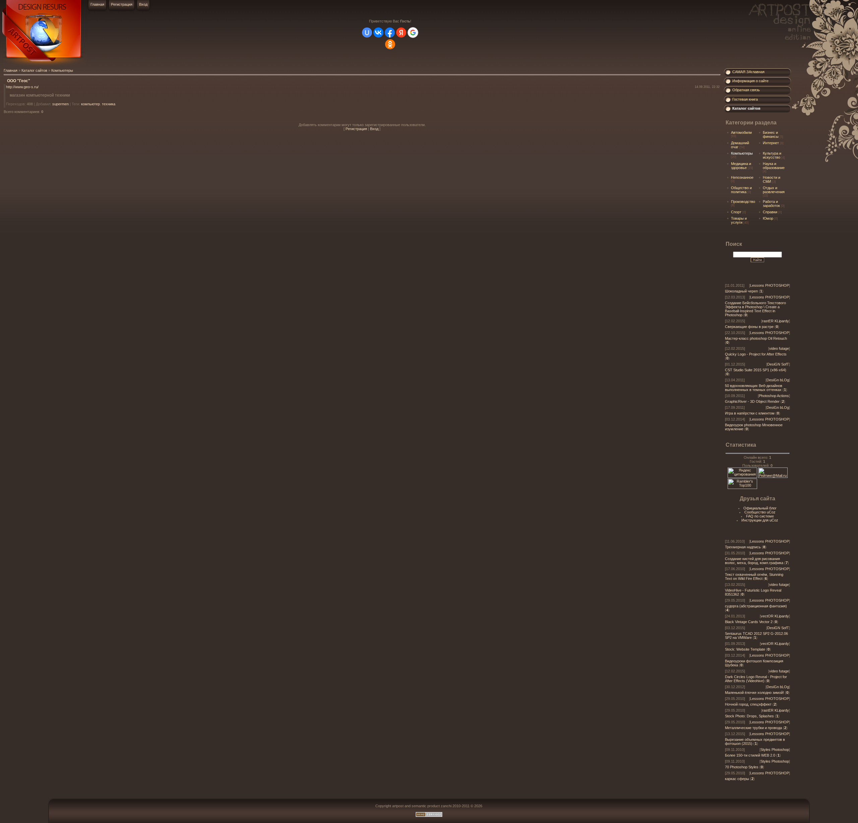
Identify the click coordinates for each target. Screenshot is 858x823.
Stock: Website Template (745, 649)
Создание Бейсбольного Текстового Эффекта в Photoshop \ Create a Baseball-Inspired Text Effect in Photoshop (755, 309)
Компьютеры (62, 70)
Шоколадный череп (741, 291)
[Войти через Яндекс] (401, 33)
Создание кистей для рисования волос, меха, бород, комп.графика (754, 561)
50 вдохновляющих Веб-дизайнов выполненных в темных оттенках (753, 388)
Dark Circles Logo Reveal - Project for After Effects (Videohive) (756, 679)
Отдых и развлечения (774, 190)
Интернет (771, 143)
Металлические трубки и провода (753, 728)
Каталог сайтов (34, 70)
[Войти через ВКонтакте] (378, 33)
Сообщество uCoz (760, 512)
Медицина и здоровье (741, 166)
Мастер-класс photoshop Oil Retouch (756, 338)
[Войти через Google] (413, 32)
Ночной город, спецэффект (748, 704)
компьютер (90, 104)
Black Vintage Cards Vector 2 (749, 622)
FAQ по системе (760, 516)
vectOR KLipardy (775, 616)
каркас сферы (737, 779)
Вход (143, 4)
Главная (97, 4)
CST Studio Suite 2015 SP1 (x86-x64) (755, 370)
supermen (60, 104)
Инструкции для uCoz (759, 520)
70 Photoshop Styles (741, 767)
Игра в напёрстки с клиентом (750, 413)
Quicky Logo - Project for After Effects (756, 354)
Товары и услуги (739, 220)
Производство (743, 202)
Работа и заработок (771, 204)
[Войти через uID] (367, 33)
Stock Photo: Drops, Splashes (749, 716)
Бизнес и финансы (771, 134)
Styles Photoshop (774, 750)
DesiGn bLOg (778, 380)
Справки (770, 212)
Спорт (736, 212)
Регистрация (121, 4)
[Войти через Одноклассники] (390, 44)
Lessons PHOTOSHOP (769, 285)
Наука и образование (774, 166)
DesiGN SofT (778, 364)
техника (108, 104)
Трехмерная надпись (743, 547)
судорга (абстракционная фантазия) (756, 606)
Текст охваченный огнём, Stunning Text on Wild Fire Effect (754, 576)
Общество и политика (741, 190)
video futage (779, 348)
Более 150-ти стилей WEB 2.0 (750, 755)
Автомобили (741, 132)
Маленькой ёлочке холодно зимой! (754, 693)
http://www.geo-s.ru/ (22, 87)
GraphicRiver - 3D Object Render (752, 401)
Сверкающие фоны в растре (749, 327)
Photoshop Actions (774, 396)
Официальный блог (760, 508)
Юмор (768, 218)
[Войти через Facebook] (390, 33)
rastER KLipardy (775, 321)
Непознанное (742, 177)
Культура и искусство (772, 155)
